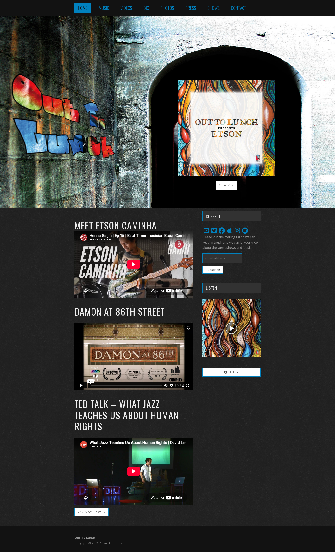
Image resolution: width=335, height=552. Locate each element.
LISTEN (233, 372)
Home (82, 7)
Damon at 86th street (119, 311)
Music (104, 7)
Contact (238, 7)
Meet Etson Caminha (115, 225)
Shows (213, 7)
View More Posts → (91, 512)
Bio (146, 7)
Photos (167, 7)
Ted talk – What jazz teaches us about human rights (126, 415)
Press (190, 7)
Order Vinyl (226, 185)
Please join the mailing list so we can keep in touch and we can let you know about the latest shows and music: (230, 242)
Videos (126, 7)
